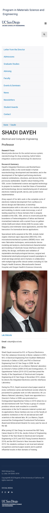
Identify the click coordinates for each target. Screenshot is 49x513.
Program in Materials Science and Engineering (23, 12)
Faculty (13, 125)
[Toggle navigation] (46, 23)
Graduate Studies (11, 64)
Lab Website (7, 335)
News (6, 93)
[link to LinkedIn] (12, 492)
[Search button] (44, 34)
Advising (7, 71)
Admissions (9, 57)
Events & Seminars (12, 85)
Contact (7, 114)
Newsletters (9, 100)
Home (6, 125)
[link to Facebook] (2, 492)
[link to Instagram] (5, 492)
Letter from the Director (14, 49)
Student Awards (11, 107)
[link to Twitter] (8, 492)
